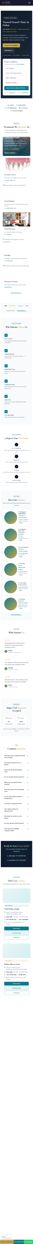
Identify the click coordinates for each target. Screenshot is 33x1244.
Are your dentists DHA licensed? (14, 823)
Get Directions (16, 928)
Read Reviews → (22, 310)
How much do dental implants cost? (13, 771)
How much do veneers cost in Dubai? (13, 817)
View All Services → (16, 293)
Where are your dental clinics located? (13, 783)
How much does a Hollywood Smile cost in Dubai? (14, 756)
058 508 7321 (10, 92)
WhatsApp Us (8, 50)
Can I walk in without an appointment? (11, 810)
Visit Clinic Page (16, 933)
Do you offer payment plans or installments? (13, 797)
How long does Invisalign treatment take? (11, 829)
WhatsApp (29, 1242)
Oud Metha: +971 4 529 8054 (17, 860)
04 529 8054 (22, 92)
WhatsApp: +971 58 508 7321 (17, 856)
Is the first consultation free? (13, 803)
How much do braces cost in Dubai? (12, 763)
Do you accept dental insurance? (14, 777)
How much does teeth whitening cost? (14, 790)
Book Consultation (7, 1242)
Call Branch (17, 937)
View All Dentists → (16, 614)
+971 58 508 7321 (18, 1242)
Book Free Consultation (11, 45)
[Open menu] (29, 3)
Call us (14, 729)
